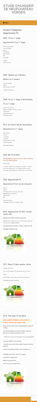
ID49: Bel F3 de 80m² (11, 154)
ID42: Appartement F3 (12, 179)
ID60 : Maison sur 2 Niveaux (14, 75)
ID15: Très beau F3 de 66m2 (14, 315)
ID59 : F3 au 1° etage (11, 38)
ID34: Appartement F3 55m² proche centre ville (17, 212)
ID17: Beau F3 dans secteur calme (17, 264)
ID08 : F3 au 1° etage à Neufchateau (18, 99)
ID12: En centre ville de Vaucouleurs (17, 124)
